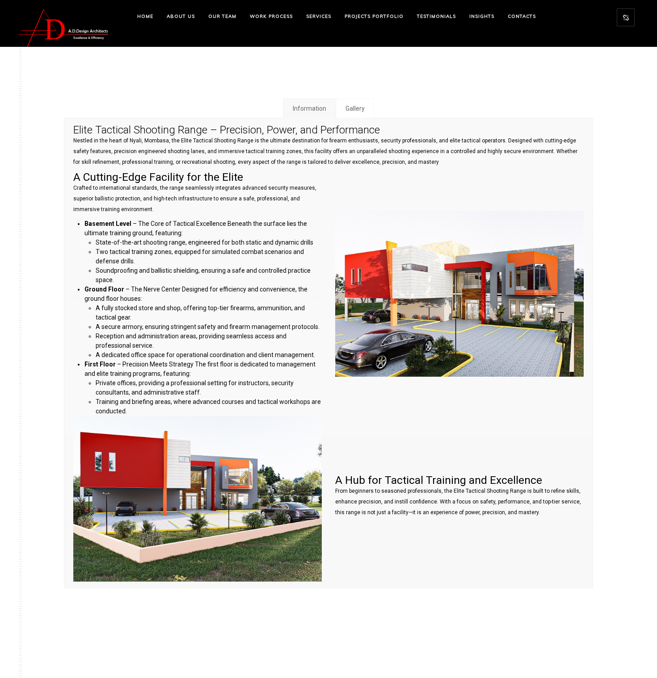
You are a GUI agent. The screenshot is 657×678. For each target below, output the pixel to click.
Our (222, 16)
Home (145, 16)
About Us (181, 16)
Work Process (271, 16)
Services (318, 16)
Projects (374, 16)
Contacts (522, 16)
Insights (481, 16)
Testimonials (436, 16)
